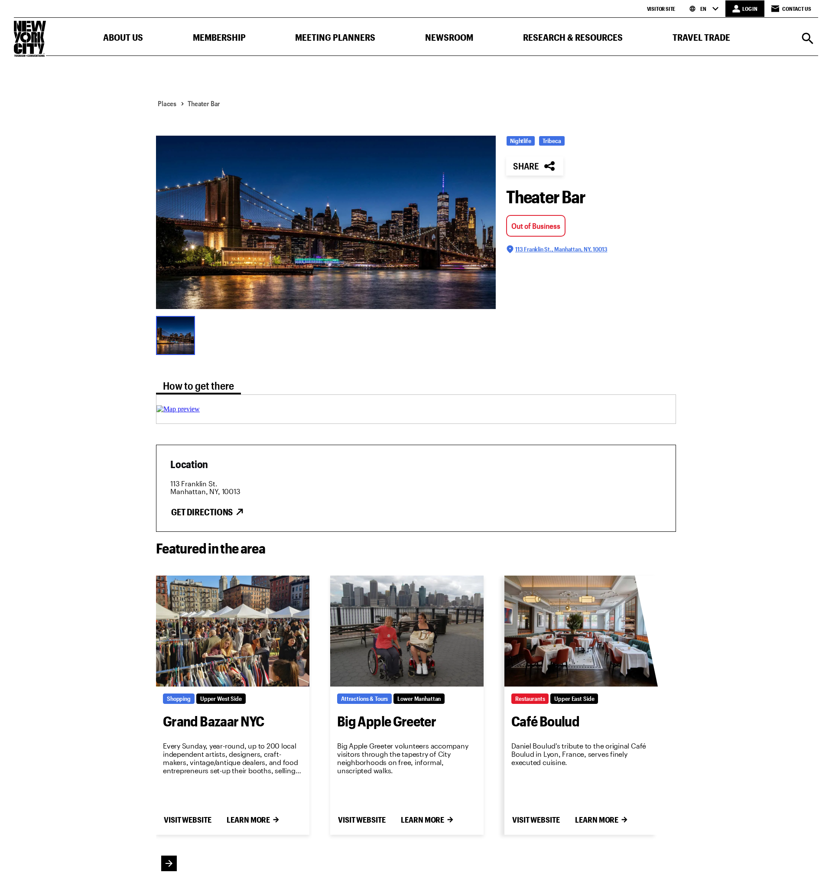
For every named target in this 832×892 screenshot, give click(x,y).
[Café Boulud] (581, 631)
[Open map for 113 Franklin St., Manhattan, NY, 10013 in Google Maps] (178, 409)
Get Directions (202, 512)
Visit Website (187, 819)
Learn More (248, 819)
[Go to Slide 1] (177, 334)
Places (167, 103)
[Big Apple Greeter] (407, 631)
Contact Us (796, 9)
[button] (123, 39)
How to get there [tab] (198, 385)
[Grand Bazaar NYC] (232, 631)
